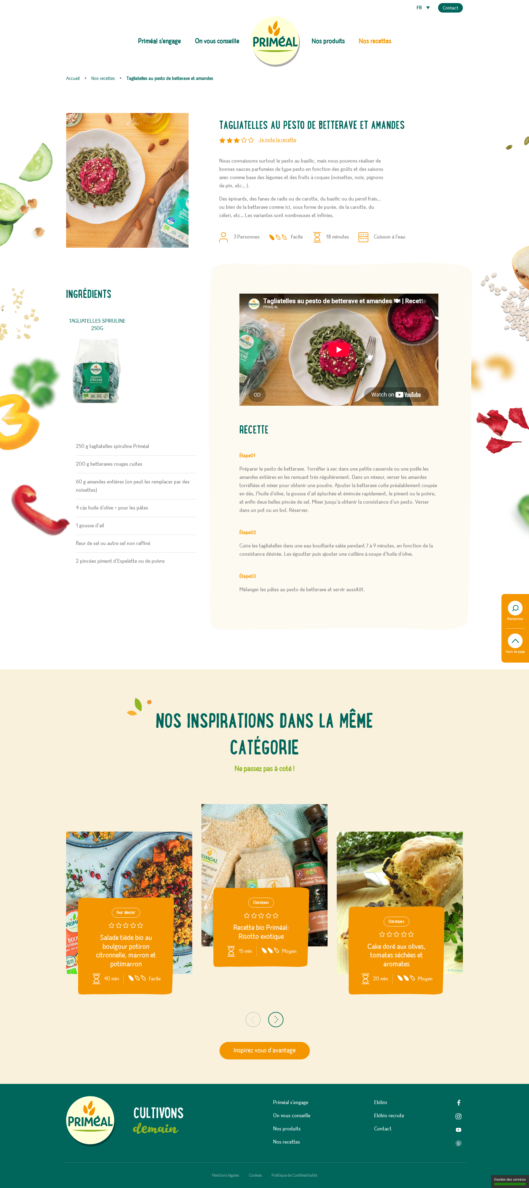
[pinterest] (458, 1143)
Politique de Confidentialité (294, 1175)
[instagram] (458, 1116)
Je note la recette (277, 140)
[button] (253, 1019)
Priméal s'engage (290, 1102)
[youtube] (458, 1130)
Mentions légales (225, 1175)
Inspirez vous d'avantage (265, 1050)
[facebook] (458, 1103)
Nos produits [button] (328, 41)
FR (420, 8)
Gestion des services (510, 1179)
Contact (450, 8)
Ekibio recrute (389, 1115)
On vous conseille (217, 41)
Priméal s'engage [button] (159, 41)
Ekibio (380, 1102)
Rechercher (515, 619)
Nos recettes (375, 41)
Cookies (255, 1175)
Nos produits (287, 1129)
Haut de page (515, 652)
